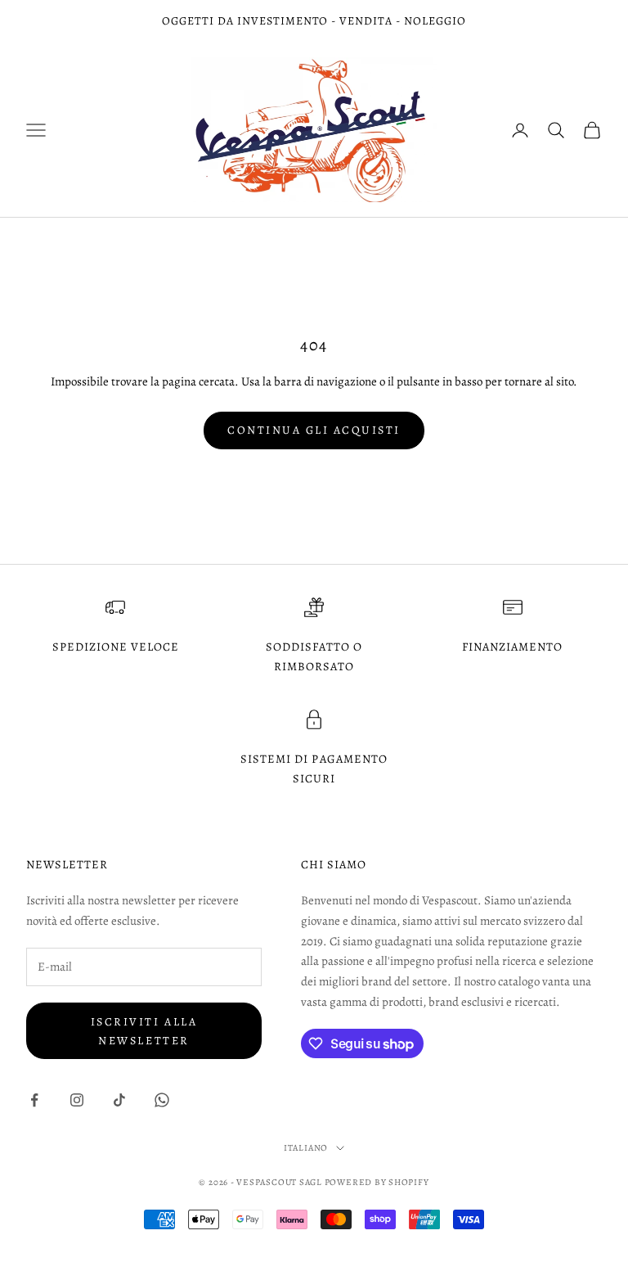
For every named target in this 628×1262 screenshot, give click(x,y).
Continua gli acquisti (314, 430)
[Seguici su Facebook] (34, 1100)
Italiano (306, 1148)
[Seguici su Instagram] (77, 1100)
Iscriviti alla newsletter (144, 1031)
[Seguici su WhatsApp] (162, 1100)
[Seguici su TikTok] (119, 1100)
